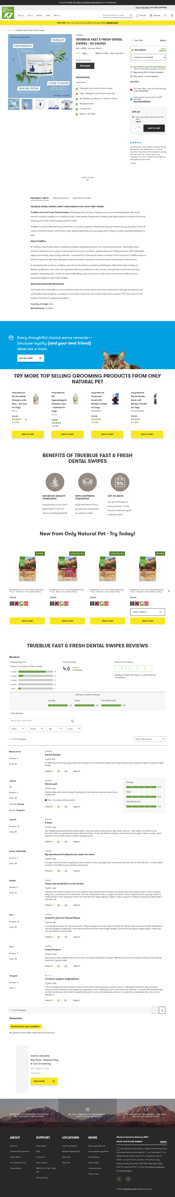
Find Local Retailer (69, 1146)
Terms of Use (93, 1174)
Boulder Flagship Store (71, 1151)
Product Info (40, 198)
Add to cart (27, 621)
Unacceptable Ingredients (98, 1151)
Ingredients (61, 198)
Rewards (157, 15)
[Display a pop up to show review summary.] (26, 420)
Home (10, 30)
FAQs (38, 1151)
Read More (39, 1081)
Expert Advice (15, 1157)
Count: (79, 60)
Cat (28, 15)
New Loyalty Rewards (96, 1146)
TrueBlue (79, 35)
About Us (13, 1146)
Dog (19, 15)
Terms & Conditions (156, 1167)
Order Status (41, 1146)
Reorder (143, 15)
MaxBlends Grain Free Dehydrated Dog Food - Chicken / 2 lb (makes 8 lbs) (107, 590)
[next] (169, 591)
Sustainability (15, 1168)
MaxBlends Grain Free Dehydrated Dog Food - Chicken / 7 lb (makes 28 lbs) (27, 590)
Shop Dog (66, 1157)
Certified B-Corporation (19, 1151)
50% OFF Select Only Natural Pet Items (84, 2)
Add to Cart (28, 434)
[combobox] (117, 15)
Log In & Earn (26, 358)
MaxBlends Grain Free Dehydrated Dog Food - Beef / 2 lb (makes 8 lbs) (67, 590)
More (56, 15)
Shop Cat (66, 1162)
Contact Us (40, 1157)
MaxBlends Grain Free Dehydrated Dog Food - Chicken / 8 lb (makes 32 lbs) (147, 590)
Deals (48, 15)
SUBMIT (163, 1142)
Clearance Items (94, 1168)
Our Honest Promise (18, 1162)
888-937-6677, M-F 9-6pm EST (46, 1170)
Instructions (82, 198)
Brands (39, 15)
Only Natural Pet (129, 1189)
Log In (138, 121)
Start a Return (41, 1162)
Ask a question (117, 53)
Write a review (101, 53)
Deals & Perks (93, 1162)
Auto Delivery (93, 1157)
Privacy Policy (42, 1177)
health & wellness (40, 1056)
